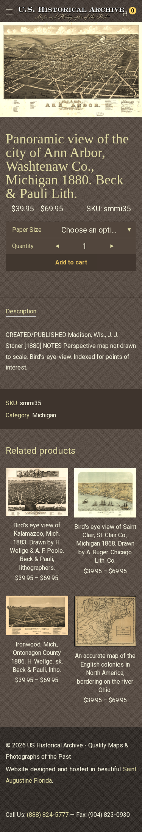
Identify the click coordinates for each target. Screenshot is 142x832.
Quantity (23, 246)
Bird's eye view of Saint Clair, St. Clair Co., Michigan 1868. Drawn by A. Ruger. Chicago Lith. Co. (105, 544)
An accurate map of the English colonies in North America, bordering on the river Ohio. (105, 673)
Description (21, 311)
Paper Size (27, 229)
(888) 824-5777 (48, 814)
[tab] (71, 311)
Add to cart (71, 262)
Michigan (44, 415)
